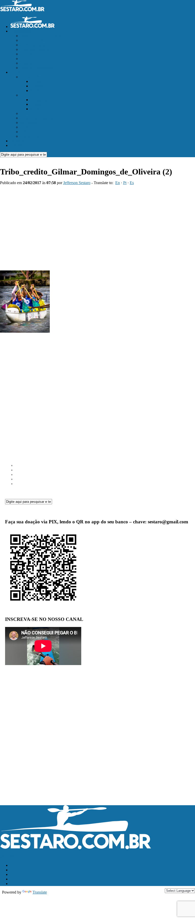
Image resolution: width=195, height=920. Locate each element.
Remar (15, 72)
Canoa (35, 104)
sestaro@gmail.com (15, 856)
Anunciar (17, 141)
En (117, 183)
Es (132, 183)
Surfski (36, 90)
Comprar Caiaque (34, 49)
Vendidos (27, 63)
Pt (124, 183)
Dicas (24, 127)
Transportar (29, 136)
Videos (25, 132)
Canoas (36, 86)
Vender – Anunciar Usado (41, 36)
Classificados (20, 31)
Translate (39, 892)
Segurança (28, 122)
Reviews (27, 95)
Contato (16, 145)
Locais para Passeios (36, 118)
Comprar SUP (31, 54)
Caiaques (37, 81)
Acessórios (39, 100)
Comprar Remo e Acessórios (43, 58)
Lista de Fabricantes (36, 68)
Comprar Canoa (33, 45)
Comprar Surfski (33, 40)
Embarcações (31, 77)
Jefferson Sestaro (76, 183)
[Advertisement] (97, 225)
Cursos (25, 113)
